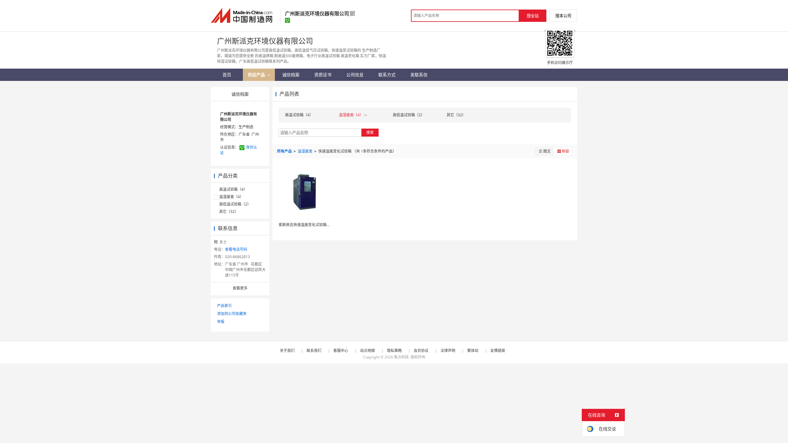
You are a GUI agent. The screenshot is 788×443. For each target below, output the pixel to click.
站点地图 (367, 350)
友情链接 (497, 350)
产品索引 (224, 305)
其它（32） (228, 211)
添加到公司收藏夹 (232, 313)
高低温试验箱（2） (235, 204)
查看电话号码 (236, 249)
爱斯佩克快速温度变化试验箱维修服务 (310, 224)
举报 (220, 321)
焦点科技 (401, 357)
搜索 (370, 132)
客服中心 (340, 350)
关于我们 (287, 350)
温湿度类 (305, 151)
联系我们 (314, 350)
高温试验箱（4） (233, 189)
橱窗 (565, 151)
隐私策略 (394, 350)
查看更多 (240, 288)
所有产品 (285, 151)
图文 (547, 151)
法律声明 (447, 350)
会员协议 (421, 350)
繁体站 (472, 350)
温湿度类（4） (231, 196)
